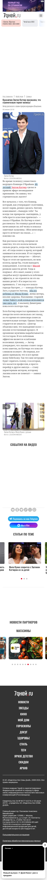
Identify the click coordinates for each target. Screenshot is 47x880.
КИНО (23, 714)
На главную (8, 96)
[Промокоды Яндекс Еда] (23, 648)
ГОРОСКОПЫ (23, 726)
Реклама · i (9, 848)
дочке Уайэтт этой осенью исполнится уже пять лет (23, 302)
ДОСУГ (23, 732)
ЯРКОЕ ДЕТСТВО (23, 756)
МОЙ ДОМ (23, 720)
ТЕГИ (23, 750)
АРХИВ (23, 768)
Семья (29, 96)
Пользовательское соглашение (16, 835)
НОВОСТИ (23, 702)
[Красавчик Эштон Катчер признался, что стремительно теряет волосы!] (26, 510)
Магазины (23, 630)
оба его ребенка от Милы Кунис (20, 292)
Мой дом (19, 96)
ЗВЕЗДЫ (23, 708)
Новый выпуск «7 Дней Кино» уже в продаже (20, 874)
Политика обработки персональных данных (22, 841)
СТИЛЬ (23, 744)
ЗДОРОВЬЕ (23, 738)
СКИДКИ (24, 762)
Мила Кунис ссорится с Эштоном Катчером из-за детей (23, 568)
